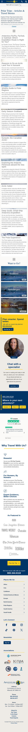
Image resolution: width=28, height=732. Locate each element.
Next (24, 432)
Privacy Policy (14, 723)
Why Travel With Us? (14, 445)
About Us (14, 710)
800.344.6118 (7, 326)
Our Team (14, 712)
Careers (14, 716)
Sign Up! (7, 642)
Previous (3, 432)
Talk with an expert (12, 5)
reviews (18, 423)
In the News (14, 714)
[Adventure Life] (12, 1)
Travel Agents (14, 718)
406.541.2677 (14, 698)
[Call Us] (22, 1)
